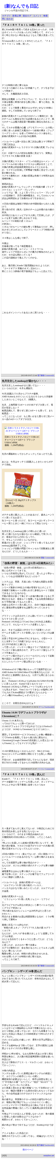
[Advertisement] (28, 345)
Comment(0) (49, 375)
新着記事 (16, 16)
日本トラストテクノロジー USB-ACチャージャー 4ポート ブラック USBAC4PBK (22, 440)
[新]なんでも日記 (21, 6)
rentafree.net (48, 1155)
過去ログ (27, 16)
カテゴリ (6, 16)
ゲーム (41, 707)
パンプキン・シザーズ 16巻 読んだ (22, 971)
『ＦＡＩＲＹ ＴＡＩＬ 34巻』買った (23, 24)
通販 (42, 558)
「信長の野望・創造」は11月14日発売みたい (28, 563)
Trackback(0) (49, 707)
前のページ (28, 1149)
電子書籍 (40, 375)
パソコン (40, 769)
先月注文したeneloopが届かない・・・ (24, 380)
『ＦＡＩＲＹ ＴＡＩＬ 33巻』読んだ (23, 774)
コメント (37, 16)
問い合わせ (7, 19)
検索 (45, 16)
